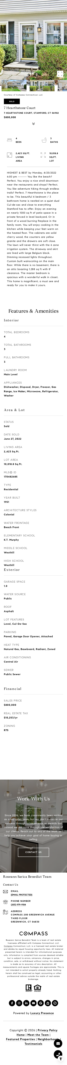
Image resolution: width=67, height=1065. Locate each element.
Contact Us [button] (33, 852)
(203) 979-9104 (18, 904)
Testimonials (33, 1044)
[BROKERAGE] (55, 1003)
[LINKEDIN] (26, 1003)
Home (21, 1035)
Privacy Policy (47, 1030)
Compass (8, 946)
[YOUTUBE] (33, 1003)
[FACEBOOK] (12, 1003)
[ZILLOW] (48, 1003)
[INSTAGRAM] (19, 1003)
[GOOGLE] (41, 1003)
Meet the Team (38, 1035)
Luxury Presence (42, 1013)
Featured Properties (20, 1039)
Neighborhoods (48, 1039)
